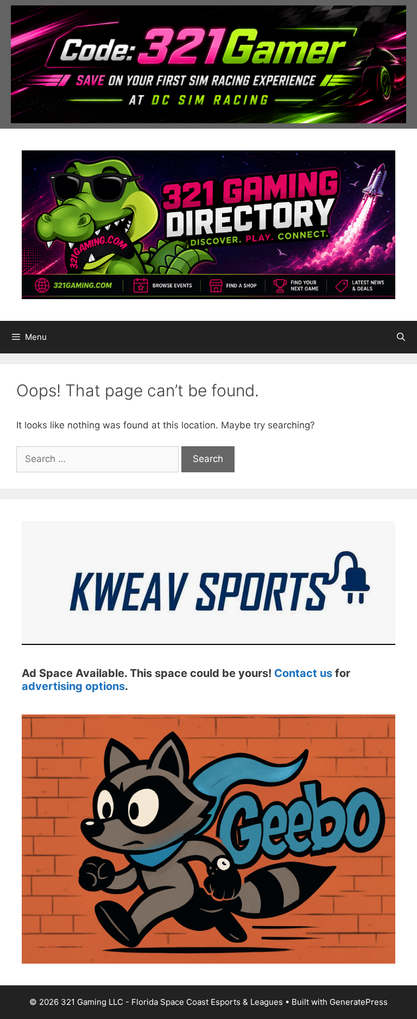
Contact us (303, 673)
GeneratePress (359, 1002)
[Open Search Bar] (401, 337)
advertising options (73, 686)
